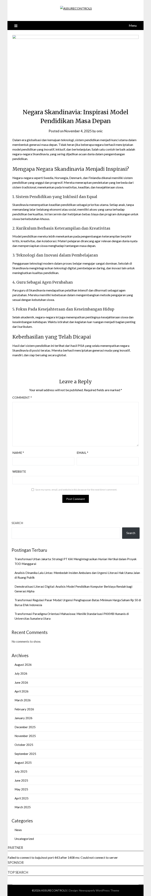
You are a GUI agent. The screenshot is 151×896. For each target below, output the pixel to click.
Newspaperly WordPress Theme (99, 890)
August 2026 (23, 664)
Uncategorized (24, 838)
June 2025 (21, 780)
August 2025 (23, 762)
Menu (133, 25)
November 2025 (25, 736)
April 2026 (22, 691)
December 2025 (25, 727)
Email (82, 452)
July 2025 (21, 771)
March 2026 (23, 700)
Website (19, 471)
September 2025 (25, 753)
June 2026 (21, 682)
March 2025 (23, 807)
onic (100, 131)
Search (17, 523)
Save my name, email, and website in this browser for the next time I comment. (76, 489)
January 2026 (23, 718)
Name (18, 452)
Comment (22, 397)
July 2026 (21, 673)
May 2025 (21, 789)
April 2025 (22, 798)
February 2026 (24, 709)
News (18, 830)
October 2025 (24, 744)
